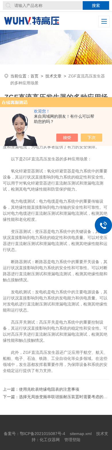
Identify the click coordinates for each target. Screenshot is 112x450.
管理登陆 (72, 439)
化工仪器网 (50, 439)
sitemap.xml (81, 433)
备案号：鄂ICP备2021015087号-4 (34, 433)
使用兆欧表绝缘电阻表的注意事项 (49, 389)
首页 (34, 76)
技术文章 (53, 76)
